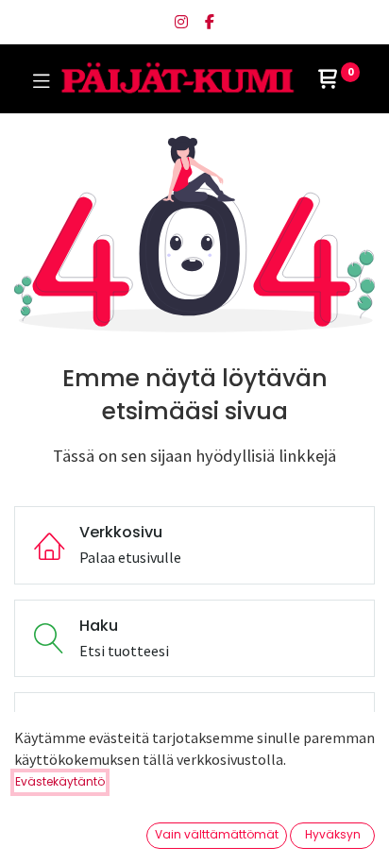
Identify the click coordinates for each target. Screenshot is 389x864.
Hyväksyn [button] (333, 834)
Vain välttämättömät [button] (217, 834)
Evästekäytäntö (60, 781)
